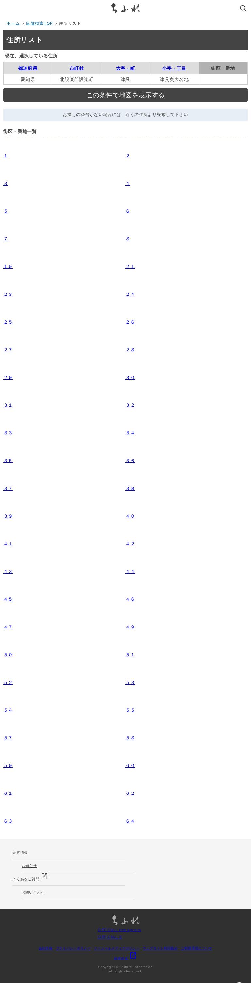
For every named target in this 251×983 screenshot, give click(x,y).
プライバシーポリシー (73, 948)
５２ (8, 682)
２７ (8, 349)
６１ (8, 793)
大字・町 (125, 68)
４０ (130, 516)
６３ (8, 821)
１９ (8, 266)
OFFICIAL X (110, 936)
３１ (8, 405)
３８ (130, 488)
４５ (8, 599)
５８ (130, 737)
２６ (130, 322)
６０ (130, 765)
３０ (130, 377)
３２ (130, 405)
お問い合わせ (33, 892)
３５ (8, 460)
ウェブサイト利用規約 (160, 948)
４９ (130, 626)
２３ (8, 294)
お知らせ (29, 865)
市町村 (77, 68)
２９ (8, 377)
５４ (8, 710)
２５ (8, 322)
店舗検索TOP (39, 23)
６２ (130, 793)
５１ (130, 654)
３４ (130, 432)
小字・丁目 (174, 68)
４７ (8, 626)
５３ (130, 682)
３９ (8, 516)
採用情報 (125, 958)
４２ (130, 543)
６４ (130, 821)
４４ (130, 571)
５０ (8, 654)
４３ (8, 571)
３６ (130, 460)
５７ (8, 737)
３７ (8, 488)
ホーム (13, 23)
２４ (130, 294)
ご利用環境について (196, 948)
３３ (8, 432)
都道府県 (28, 68)
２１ (130, 266)
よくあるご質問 (30, 876)
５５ (130, 710)
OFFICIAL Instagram (119, 929)
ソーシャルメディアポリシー (117, 948)
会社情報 (46, 948)
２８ (130, 349)
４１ (8, 543)
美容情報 (20, 852)
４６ (130, 599)
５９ (8, 765)
